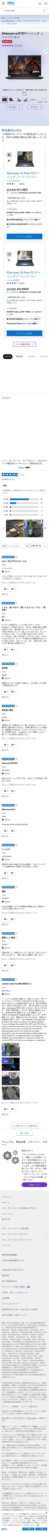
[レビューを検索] (27, 546)
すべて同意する (41, 1529)
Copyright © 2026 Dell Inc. (13, 1270)
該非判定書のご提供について (14, 1315)
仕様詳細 (7, 356)
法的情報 (6, 1298)
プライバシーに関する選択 (13, 1287)
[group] (24, 69)
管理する (4, 1529)
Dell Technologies (9, 1255)
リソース (6, 1245)
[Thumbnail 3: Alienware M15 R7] (19, 100)
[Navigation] (3, 3)
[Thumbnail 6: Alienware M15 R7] (40, 100)
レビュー (31, 356)
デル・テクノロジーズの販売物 (15, 1228)
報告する (5, 594)
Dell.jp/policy (31, 1418)
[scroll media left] (4, 528)
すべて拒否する (28, 1529)
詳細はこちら (12, 203)
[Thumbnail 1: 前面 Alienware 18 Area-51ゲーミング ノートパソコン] (9, 155)
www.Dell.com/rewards (12, 1402)
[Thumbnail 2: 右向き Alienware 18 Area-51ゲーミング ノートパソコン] (9, 160)
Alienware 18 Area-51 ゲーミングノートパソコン (24, 274)
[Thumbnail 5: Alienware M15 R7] (33, 100)
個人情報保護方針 (9, 1281)
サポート (6, 1202)
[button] (40, 3)
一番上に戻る (23, 1133)
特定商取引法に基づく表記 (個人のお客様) (20, 1309)
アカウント (6, 1197)
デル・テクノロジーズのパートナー (17, 1240)
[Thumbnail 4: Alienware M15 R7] (26, 100)
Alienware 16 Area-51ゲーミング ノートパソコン (23, 175)
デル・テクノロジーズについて (15, 1234)
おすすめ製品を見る (8, 21)
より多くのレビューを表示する (25, 1126)
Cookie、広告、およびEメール (15, 1292)
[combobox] (24, 10)
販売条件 (6, 1275)
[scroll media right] (45, 528)
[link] (35, 107)
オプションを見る (24, 236)
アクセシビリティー (10, 1304)
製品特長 (19, 356)
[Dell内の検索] (44, 10)
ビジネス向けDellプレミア (13, 1260)
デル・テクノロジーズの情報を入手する (19, 1208)
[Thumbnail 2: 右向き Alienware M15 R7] (12, 100)
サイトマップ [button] (7, 1214)
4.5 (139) (18, 45)
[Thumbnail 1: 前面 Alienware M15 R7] (4, 100)
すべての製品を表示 (22, 344)
